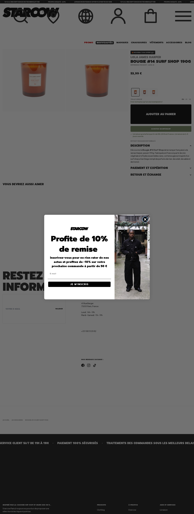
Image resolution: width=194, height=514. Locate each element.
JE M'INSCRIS (79, 284)
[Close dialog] (145, 219)
